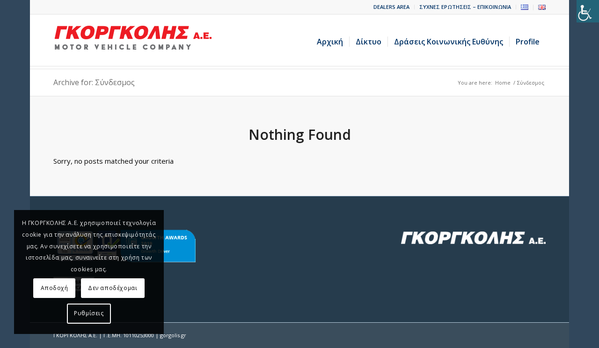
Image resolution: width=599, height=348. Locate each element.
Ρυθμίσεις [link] (88, 313)
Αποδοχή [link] (54, 288)
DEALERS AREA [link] (391, 6)
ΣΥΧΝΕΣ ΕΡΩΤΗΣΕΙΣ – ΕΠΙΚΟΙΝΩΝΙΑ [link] (465, 6)
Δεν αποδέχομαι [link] (112, 288)
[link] (588, 11)
